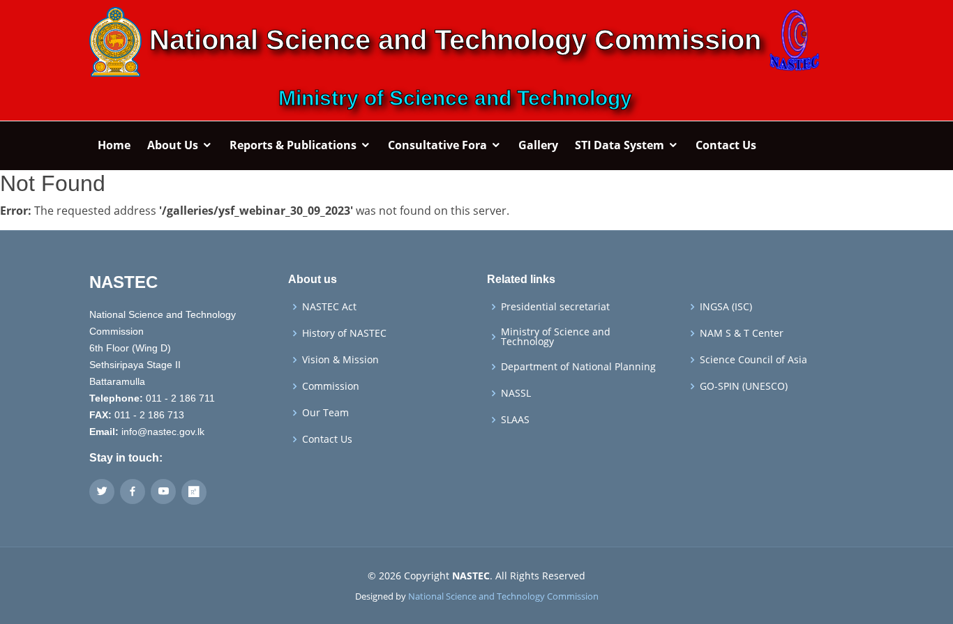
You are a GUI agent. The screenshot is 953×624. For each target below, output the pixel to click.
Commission (330, 386)
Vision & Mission (340, 360)
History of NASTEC (344, 333)
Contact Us (327, 439)
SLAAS (515, 420)
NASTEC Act (329, 307)
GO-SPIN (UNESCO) (744, 386)
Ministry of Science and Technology (555, 337)
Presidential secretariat (555, 307)
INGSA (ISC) (726, 307)
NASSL (516, 393)
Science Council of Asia (753, 360)
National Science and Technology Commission (503, 596)
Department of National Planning (578, 367)
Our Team (325, 413)
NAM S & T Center (741, 333)
